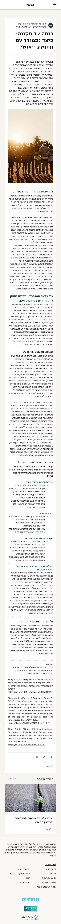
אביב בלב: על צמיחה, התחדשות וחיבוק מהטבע (33, 820)
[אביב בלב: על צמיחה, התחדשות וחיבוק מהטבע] (30, 798)
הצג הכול (12, 778)
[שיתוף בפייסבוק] (51, 757)
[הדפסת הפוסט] (37, 757)
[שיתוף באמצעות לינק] (44, 757)
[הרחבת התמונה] (30, 146)
